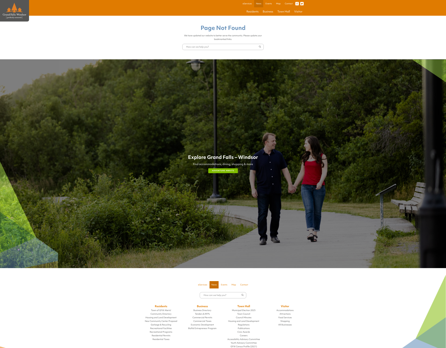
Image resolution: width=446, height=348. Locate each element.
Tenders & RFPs (202, 314)
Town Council (243, 314)
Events (269, 3)
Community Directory (161, 314)
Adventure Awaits (223, 170)
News (258, 3)
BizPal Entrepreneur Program (202, 328)
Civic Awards (243, 332)
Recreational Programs (161, 332)
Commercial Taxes (202, 321)
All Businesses (285, 324)
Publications (244, 328)
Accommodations (285, 310)
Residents (252, 11)
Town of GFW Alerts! (161, 310)
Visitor (298, 11)
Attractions (285, 314)
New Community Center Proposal (161, 321)
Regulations (243, 324)
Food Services (285, 317)
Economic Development (202, 324)
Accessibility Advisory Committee (243, 339)
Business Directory (202, 310)
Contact (289, 3)
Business (268, 11)
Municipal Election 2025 (244, 310)
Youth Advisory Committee (244, 342)
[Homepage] (14, 11)
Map (278, 3)
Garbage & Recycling (161, 324)
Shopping (285, 321)
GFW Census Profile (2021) (244, 346)
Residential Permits (161, 335)
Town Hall (283, 11)
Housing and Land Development (161, 317)
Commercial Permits (202, 317)
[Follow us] (297, 3)
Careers (244, 335)
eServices (247, 3)
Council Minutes (243, 317)
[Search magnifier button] (260, 46)
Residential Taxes (160, 339)
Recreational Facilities (161, 328)
